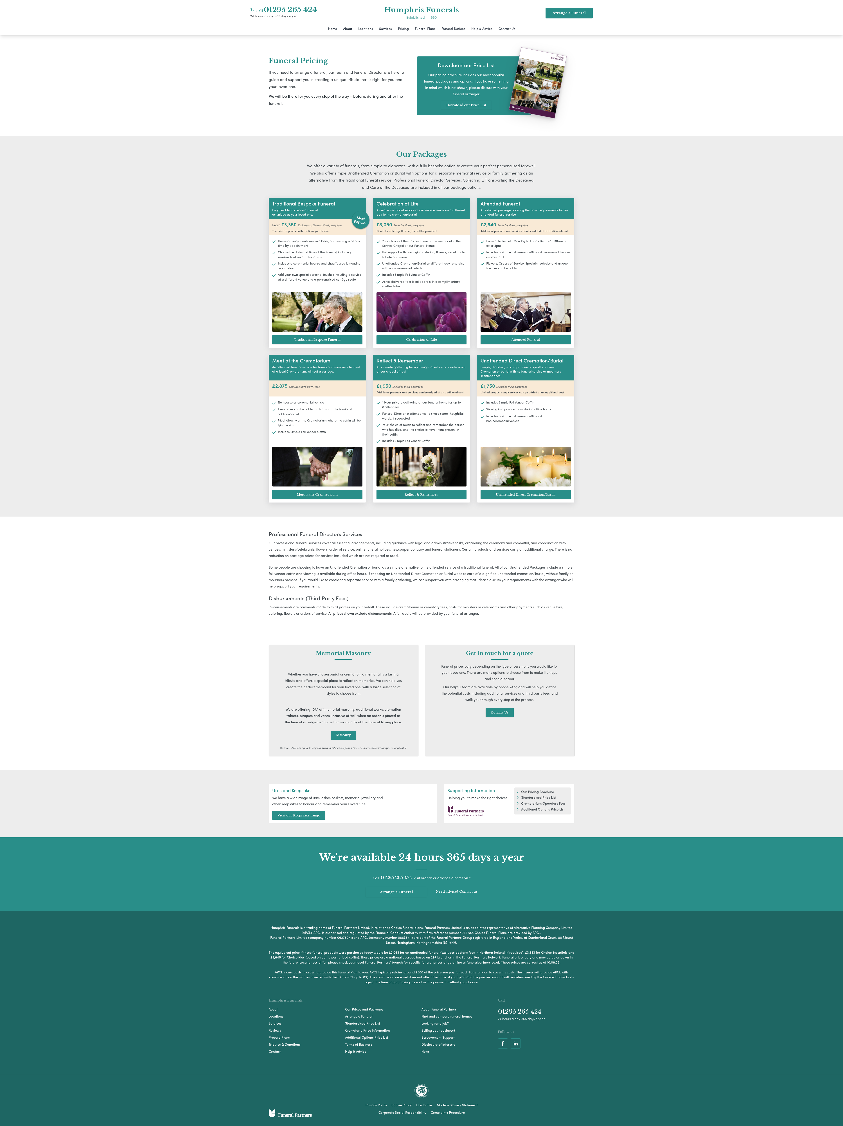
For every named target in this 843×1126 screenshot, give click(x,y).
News (426, 1051)
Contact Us (507, 28)
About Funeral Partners (439, 1009)
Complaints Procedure (448, 1112)
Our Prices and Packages (364, 1009)
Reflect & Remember (421, 495)
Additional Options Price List (543, 809)
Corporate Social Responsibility (402, 1112)
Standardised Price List (538, 797)
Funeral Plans (425, 28)
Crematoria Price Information (367, 1030)
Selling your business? (438, 1030)
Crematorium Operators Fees (543, 803)
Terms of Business (358, 1044)
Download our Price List (466, 105)
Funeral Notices (453, 28)
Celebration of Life (421, 340)
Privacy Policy (376, 1105)
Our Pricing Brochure (537, 791)
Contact (275, 1051)
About (347, 28)
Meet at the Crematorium (317, 495)
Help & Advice (481, 28)
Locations (365, 28)
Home (332, 28)
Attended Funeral (526, 340)
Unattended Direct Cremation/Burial (525, 495)
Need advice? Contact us (456, 891)
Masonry (343, 735)
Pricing (403, 28)
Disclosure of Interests (438, 1044)
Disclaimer (424, 1105)
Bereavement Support (438, 1037)
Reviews (275, 1030)
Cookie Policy (401, 1105)
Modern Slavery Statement (457, 1105)
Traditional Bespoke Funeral (317, 340)
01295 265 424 (290, 9)
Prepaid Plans (279, 1037)
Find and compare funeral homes (447, 1016)
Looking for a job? (435, 1023)
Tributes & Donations (285, 1044)
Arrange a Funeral (396, 892)
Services (385, 28)
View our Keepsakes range (298, 815)
